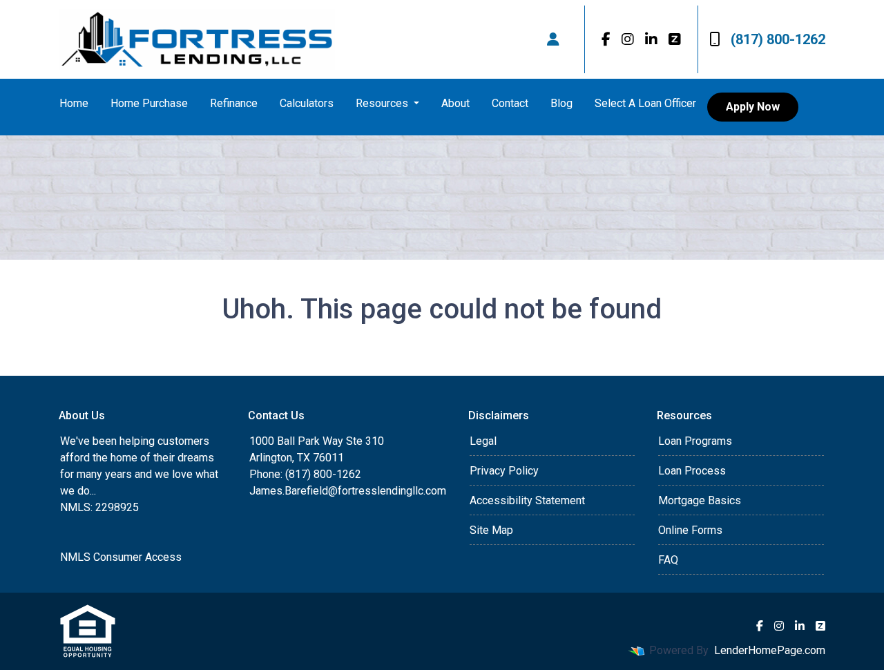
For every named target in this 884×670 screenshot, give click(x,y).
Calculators (307, 103)
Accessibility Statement (527, 500)
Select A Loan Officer (645, 103)
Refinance (234, 103)
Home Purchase (149, 103)
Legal (483, 441)
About (455, 103)
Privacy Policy (504, 470)
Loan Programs (695, 441)
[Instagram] (628, 39)
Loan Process (692, 470)
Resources (383, 103)
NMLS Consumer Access (121, 557)
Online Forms (690, 530)
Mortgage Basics (699, 500)
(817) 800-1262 (778, 39)
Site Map (491, 530)
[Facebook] (606, 39)
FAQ (668, 559)
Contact (510, 103)
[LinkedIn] (651, 39)
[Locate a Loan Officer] (553, 39)
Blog (561, 103)
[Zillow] (675, 39)
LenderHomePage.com (769, 650)
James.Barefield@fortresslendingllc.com (347, 490)
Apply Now (753, 106)
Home (73, 103)
